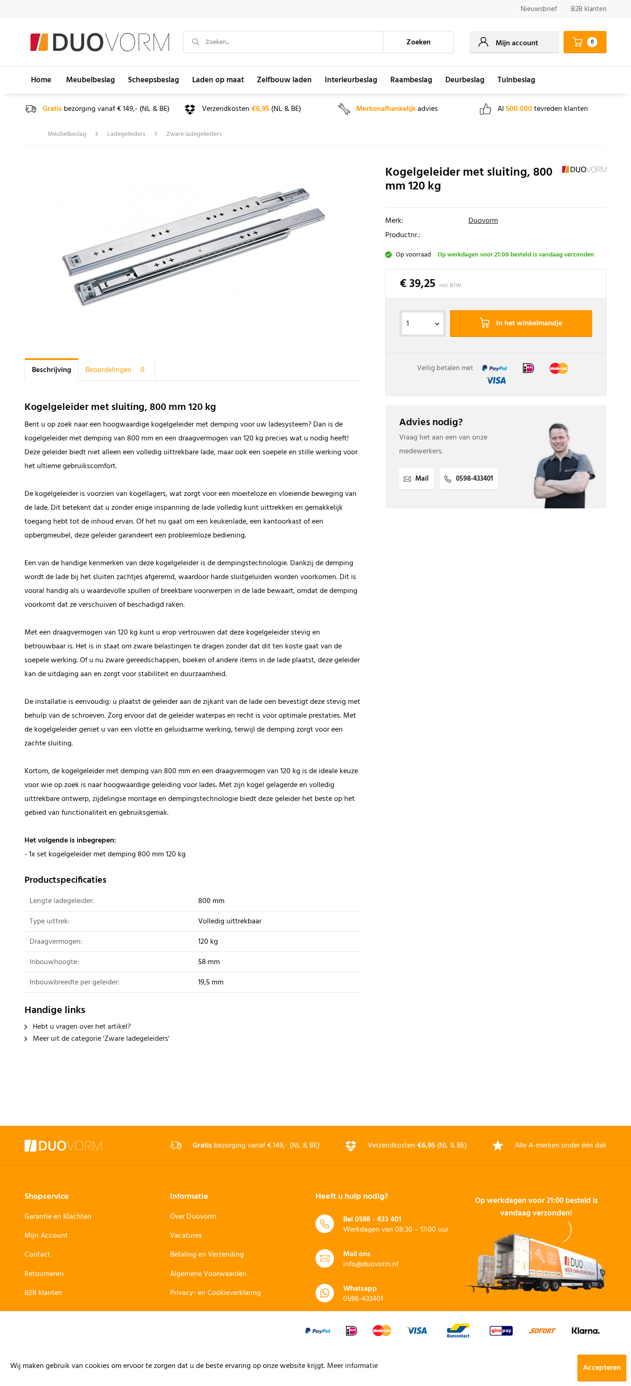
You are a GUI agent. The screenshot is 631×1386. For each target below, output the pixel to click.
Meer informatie (352, 1366)
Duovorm (483, 221)
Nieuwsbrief (539, 9)
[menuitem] (539, 9)
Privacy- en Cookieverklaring (215, 1293)
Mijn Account (46, 1236)
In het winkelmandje (528, 323)
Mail (422, 478)
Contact (37, 1255)
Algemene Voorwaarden (208, 1274)
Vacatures (186, 1236)
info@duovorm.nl (370, 1264)
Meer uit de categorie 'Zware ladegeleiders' (100, 1039)
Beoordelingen (115, 370)
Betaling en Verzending (207, 1255)
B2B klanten (589, 9)
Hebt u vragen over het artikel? (81, 1027)
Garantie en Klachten (57, 1217)
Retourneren (44, 1274)
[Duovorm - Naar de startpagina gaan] (99, 42)
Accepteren (602, 1368)
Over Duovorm (193, 1217)
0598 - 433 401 (378, 1220)
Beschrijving (51, 370)
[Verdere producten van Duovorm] (584, 182)
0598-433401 (474, 478)
